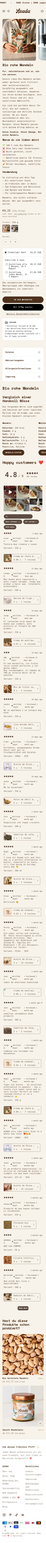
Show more (23, 1308)
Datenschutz (32, 1499)
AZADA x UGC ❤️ (11, 1497)
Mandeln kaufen (13, 452)
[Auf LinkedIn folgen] (23, 1515)
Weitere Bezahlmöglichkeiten (23, 314)
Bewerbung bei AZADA (10, 1482)
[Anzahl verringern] (6, 241)
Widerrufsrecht (34, 1494)
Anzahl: (6, 236)
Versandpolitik (34, 1504)
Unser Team (8, 1476)
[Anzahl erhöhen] (15, 241)
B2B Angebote (9, 1493)
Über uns (7, 1471)
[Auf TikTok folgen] (16, 1515)
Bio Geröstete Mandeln (15, 1378)
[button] (10, 492)
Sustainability (11, 1488)
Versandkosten (20, 214)
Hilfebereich (9, 1502)
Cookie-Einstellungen (33, 1473)
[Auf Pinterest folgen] (10, 1515)
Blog (4, 1507)
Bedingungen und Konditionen (32, 1487)
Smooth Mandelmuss (12, 1430)
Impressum (31, 1479)
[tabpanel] (23, 913)
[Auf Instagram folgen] (4, 1515)
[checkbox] (10, 527)
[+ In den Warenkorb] (40, 1372)
